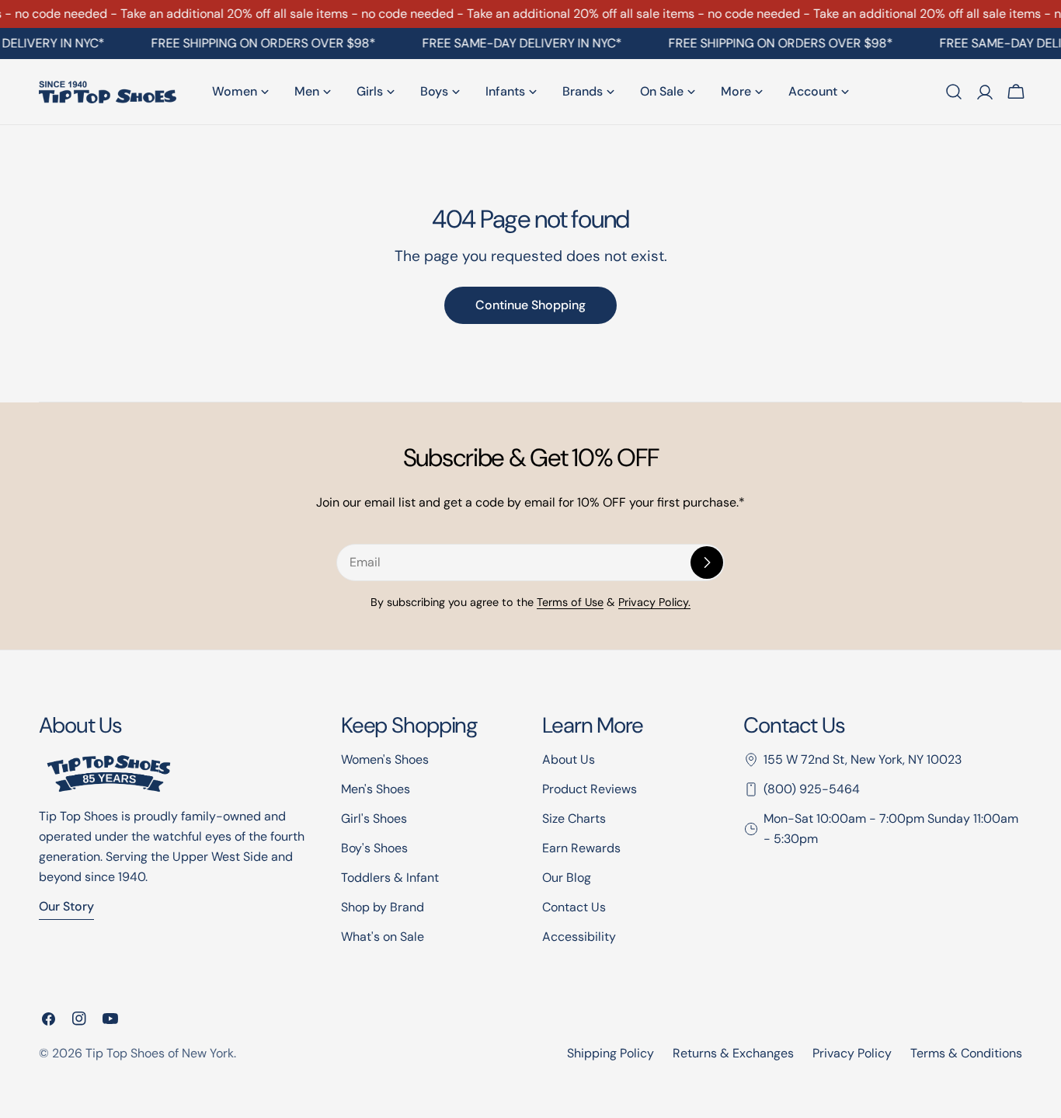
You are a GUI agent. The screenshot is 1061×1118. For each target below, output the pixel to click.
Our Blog (566, 877)
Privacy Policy (852, 1053)
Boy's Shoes (374, 848)
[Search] (953, 91)
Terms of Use (570, 602)
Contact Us (574, 907)
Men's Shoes (375, 789)
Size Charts (574, 818)
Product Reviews (589, 789)
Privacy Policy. (654, 602)
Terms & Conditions (966, 1053)
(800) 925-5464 (812, 789)
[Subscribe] (707, 562)
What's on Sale (382, 936)
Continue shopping (530, 305)
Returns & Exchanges (733, 1053)
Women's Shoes (385, 759)
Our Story (66, 906)
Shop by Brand (382, 907)
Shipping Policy (610, 1053)
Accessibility (579, 936)
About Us (568, 759)
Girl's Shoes (374, 818)
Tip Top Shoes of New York (159, 1053)
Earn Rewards (581, 848)
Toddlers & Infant (390, 877)
